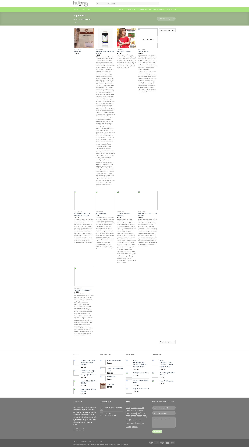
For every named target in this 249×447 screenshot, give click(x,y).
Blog (90, 9)
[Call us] (82, 429)
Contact (83, 9)
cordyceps (141, 407)
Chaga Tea (77, 51)
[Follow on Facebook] (75, 429)
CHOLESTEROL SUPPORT (82, 290)
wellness (134, 426)
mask (128, 416)
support (138, 423)
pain (145, 416)
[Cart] (175, 4)
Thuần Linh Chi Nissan (124, 51)
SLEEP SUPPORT (101, 214)
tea (143, 423)
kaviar (143, 413)
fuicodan (133, 413)
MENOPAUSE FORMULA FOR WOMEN (147, 214)
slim (140, 420)
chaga (128, 407)
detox (128, 410)
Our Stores (83, 441)
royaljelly (129, 420)
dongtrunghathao (140, 410)
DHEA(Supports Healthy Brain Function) (105, 52)
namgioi (139, 416)
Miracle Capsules (143, 51)
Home (75, 19)
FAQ (101, 441)
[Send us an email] (78, 429)
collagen (134, 407)
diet (132, 410)
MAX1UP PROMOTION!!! (110, 414)
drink (128, 413)
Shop (76, 9)
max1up (133, 416)
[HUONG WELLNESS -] (83, 3)
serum (135, 420)
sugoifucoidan (130, 423)
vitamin (129, 426)
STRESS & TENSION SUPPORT (123, 214)
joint (139, 413)
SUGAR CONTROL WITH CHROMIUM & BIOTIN (82, 214)
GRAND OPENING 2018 (113, 408)
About (75, 441)
